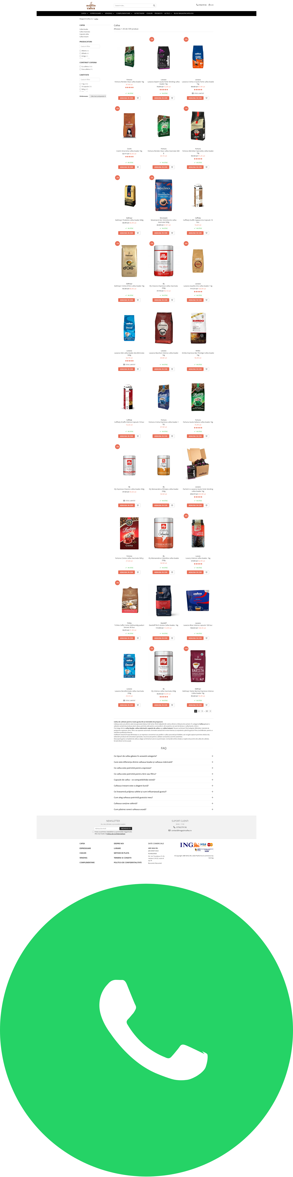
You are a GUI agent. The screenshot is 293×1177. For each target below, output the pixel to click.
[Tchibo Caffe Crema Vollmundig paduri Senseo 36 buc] (129, 600)
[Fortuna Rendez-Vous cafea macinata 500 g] (164, 126)
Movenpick (163, 218)
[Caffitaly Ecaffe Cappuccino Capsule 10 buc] (198, 195)
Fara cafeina (86, 69)
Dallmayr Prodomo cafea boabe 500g (129, 220)
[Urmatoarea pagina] (210, 711)
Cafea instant (84, 37)
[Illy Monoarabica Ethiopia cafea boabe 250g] (164, 464)
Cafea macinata (85, 32)
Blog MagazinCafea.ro (184, 13)
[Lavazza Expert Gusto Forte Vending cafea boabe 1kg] (164, 56)
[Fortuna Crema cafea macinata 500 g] (129, 533)
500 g (83, 89)
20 (207, 711)
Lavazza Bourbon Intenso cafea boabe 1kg (163, 354)
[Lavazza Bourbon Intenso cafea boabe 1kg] (164, 328)
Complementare (87, 862)
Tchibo (129, 623)
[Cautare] (154, 5)
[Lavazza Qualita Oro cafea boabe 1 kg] (198, 261)
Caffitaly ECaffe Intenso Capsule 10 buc (129, 422)
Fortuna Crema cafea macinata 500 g (129, 558)
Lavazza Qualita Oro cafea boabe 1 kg (198, 286)
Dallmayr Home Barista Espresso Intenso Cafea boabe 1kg (198, 692)
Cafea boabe (84, 29)
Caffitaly (198, 218)
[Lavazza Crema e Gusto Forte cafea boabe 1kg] (198, 56)
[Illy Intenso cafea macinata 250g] (164, 666)
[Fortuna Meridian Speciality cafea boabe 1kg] (198, 126)
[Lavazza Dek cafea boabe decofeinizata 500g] (129, 328)
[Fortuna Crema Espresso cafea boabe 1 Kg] (164, 397)
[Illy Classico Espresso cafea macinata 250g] (164, 261)
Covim (129, 149)
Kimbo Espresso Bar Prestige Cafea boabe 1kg (198, 354)
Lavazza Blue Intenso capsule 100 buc (197, 625)
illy (164, 284)
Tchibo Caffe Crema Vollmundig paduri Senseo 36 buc (129, 626)
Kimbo (198, 351)
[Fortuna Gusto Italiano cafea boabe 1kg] (198, 397)
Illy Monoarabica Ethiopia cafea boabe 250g (163, 490)
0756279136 (181, 827)
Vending (83, 858)
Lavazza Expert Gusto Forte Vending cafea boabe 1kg (164, 83)
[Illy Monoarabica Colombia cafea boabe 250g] (164, 533)
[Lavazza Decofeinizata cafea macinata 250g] (129, 666)
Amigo (84, 56)
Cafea (82, 843)
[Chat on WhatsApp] (146, 1176)
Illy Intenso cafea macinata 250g (163, 691)
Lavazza (163, 80)
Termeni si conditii (123, 858)
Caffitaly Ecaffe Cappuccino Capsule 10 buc (198, 221)
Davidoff (164, 623)
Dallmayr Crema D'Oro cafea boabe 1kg (129, 286)
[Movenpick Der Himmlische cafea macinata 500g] (164, 195)
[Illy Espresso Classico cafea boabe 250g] (129, 464)
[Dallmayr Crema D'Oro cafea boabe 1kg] (129, 261)
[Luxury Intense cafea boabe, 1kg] (198, 533)
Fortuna (129, 80)
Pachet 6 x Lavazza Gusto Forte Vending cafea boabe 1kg (198, 490)
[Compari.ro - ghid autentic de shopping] (87, 875)
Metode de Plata (121, 853)
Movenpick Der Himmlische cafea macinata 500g (163, 221)
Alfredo (84, 53)
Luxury (198, 556)
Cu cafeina (85, 66)
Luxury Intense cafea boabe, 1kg (198, 558)
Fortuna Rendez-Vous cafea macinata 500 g (163, 152)
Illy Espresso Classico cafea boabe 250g (129, 489)
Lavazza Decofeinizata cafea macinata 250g (129, 692)
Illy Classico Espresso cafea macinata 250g (163, 287)
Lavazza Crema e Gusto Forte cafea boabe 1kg (198, 83)
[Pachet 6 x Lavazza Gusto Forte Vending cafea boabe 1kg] (198, 464)
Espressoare (85, 848)
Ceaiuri (83, 853)
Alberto (84, 51)
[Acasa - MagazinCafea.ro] (91, 5)
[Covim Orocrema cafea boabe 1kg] (129, 126)
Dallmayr (129, 218)
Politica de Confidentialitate (115, 834)
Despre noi (119, 843)
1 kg (83, 84)
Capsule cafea (84, 34)
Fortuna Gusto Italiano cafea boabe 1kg (198, 422)
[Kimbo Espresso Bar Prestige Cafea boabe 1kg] (198, 328)
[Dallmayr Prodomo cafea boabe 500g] (129, 195)
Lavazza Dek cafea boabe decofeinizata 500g (129, 354)
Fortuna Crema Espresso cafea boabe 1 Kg (164, 423)
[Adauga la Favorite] (137, 98)
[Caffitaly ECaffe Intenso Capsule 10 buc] (129, 397)
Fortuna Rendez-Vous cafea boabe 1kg (129, 82)
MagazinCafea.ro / (87, 19)
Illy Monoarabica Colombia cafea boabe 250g (164, 559)
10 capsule (85, 86)
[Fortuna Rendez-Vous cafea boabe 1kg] (129, 56)
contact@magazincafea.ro (181, 830)
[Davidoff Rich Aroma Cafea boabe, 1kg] (164, 600)
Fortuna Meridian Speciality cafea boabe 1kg (197, 152)
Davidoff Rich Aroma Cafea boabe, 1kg (163, 625)
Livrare (117, 848)
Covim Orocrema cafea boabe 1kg (129, 151)
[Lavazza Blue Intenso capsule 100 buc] (198, 600)
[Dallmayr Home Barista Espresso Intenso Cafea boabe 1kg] (198, 666)
